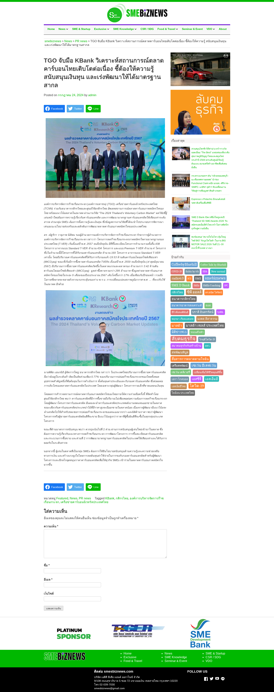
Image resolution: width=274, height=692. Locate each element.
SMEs (196, 285)
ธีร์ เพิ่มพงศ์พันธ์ (180, 312)
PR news (85, 498)
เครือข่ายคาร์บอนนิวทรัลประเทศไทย (84, 502)
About (223, 28)
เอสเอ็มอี (211, 379)
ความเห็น (51, 526)
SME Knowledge (123, 28)
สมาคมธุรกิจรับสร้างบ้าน (186, 345)
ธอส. (208, 305)
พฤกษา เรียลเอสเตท (182, 319)
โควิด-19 (197, 386)
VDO (209, 28)
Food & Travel (166, 28)
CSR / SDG (147, 28)
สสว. (207, 345)
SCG (189, 278)
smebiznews (215, 278)
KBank (109, 498)
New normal (218, 271)
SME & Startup (81, 28)
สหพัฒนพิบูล (180, 352)
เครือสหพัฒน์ (180, 365)
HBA (205, 271)
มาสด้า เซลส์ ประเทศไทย (205, 326)
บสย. (220, 312)
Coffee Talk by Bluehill (213, 264)
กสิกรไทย (122, 498)
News (62, 28)
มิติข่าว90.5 (179, 332)
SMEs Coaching (211, 285)
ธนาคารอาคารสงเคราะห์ (187, 305)
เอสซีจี (196, 379)
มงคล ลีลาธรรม (207, 319)
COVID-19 (177, 271)
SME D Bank (181, 285)
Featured (62, 498)
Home (51, 28)
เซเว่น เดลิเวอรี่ (181, 372)
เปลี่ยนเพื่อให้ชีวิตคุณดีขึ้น (208, 372)
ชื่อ (47, 565)
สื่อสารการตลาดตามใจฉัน (190, 359)
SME (198, 278)
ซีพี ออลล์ (194, 292)
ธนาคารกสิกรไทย (184, 299)
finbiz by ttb (192, 271)
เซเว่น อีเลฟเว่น (204, 365)
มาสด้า (177, 325)
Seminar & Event (192, 28)
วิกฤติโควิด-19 (207, 339)
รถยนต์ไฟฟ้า (197, 332)
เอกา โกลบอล (180, 379)
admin (92, 95)
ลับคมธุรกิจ (183, 338)
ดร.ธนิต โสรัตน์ (213, 292)
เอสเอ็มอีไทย (179, 386)
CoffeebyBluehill (184, 264)
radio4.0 (178, 278)
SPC (226, 285)
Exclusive (100, 28)
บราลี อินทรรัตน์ (202, 312)
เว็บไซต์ (49, 593)
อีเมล (48, 579)
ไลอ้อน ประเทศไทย (183, 392)
